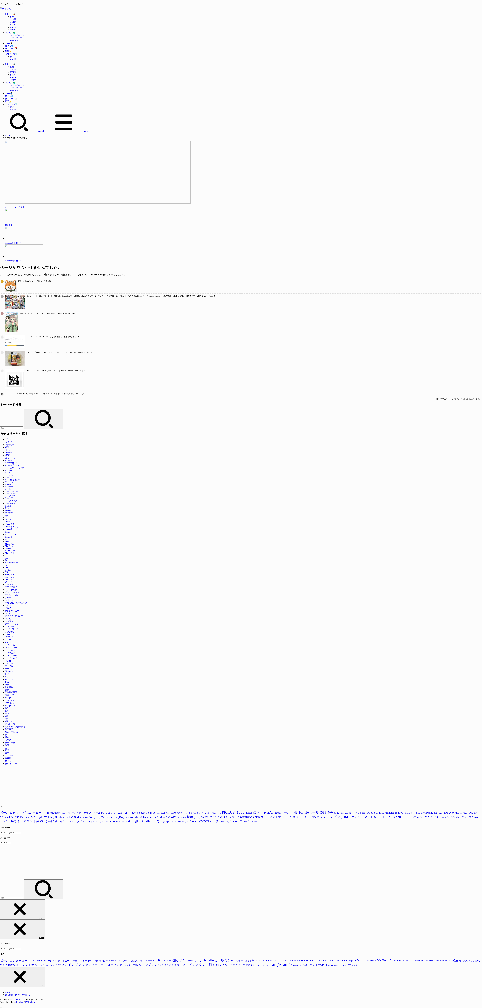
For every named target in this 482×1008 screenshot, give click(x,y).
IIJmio (7, 508)
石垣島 (8, 740)
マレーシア (75, 812)
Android (8, 470)
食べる (8, 761)
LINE (7, 539)
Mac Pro (155, 817)
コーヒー (9, 613)
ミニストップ (209, 813)
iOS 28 (218, 813)
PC (6, 560)
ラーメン (9, 669)
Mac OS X (9, 544)
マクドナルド (11, 658)
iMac (129, 817)
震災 (7, 753)
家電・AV (9, 695)
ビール (8, 812)
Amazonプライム (12, 465)
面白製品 (9, 756)
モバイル (9, 666)
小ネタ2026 (10, 706)
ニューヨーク (127, 813)
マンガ (8, 661)
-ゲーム (8, 439)
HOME (8, 135)
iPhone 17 (376, 812)
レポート (9, 674)
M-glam (19, 1002)
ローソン (14, 40)
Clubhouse (9, 482)
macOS (8, 548)
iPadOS (8, 519)
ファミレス (10, 650)
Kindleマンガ (10, 537)
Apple (7, 473)
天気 (7, 690)
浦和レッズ (10, 724)
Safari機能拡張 (11, 562)
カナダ (24, 812)
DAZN (8, 484)
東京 (192, 813)
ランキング (10, 671)
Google (8, 489)
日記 (7, 711)
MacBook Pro (112, 817)
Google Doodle (144, 821)
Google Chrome (11, 493)
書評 (7, 716)
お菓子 (8, 597)
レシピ (450, 817)
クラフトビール (94, 812)
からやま (14, 27)
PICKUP (234, 812)
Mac (7, 542)
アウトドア (10, 584)
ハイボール (10, 645)
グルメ (8, 608)
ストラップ (10, 621)
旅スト (13, 57)
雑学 (7, 748)
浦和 (7, 719)
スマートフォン (12, 624)
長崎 (200, 813)
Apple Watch (10, 477)
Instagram (9, 513)
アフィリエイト (12, 587)
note (6, 558)
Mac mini (141, 817)
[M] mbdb (30, 1002)
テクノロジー (11, 632)
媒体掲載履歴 (11, 692)
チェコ (111, 812)
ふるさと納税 (11, 655)
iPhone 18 (395, 812)
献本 (7, 737)
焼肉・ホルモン (12, 732)
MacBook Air (88, 817)
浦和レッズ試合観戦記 (15, 727)
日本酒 (150, 813)
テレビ (8, 634)
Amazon (8, 460)
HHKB (8, 506)
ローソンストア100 (412, 817)
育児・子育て (11, 742)
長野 (140, 813)
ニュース (9, 640)
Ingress (8, 510)
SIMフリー (10, 567)
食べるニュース (12, 763)
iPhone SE (434, 812)
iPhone (8, 522)
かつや (13, 30)
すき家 (13, 19)
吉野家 (13, 22)
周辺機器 (9, 687)
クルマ (8, 605)
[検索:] (12, 428)
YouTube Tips (180, 821)
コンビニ (9, 619)
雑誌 (7, 750)
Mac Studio (168, 817)
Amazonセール (11, 463)
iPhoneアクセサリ (13, 524)
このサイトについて (14, 616)
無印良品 (9, 729)
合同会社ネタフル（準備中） (18, 995)
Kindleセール (10, 534)
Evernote (59, 812)
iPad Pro (323, 960)
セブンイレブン (17, 35)
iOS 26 (450, 812)
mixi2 (225, 821)
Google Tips (166, 821)
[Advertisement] (75, 784)
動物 (7, 684)
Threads (197, 821)
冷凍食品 (55, 821)
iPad (7, 517)
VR (6, 572)
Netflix (8, 556)
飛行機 (8, 758)
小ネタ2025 (10, 703)
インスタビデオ (12, 590)
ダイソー (84, 821)
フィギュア (10, 653)
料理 (7, 708)
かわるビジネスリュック (16, 603)
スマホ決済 (10, 626)
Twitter (8, 570)
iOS (6, 515)
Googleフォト (11, 498)
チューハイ (42, 812)
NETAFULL (18, 999)
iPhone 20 (420, 813)
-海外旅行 (9, 452)
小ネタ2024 (10, 700)
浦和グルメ (10, 721)
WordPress (9, 577)
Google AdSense (11, 491)
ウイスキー (181, 813)
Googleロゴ (10, 503)
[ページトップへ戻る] (1, 1007)
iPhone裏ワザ (11, 529)
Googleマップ (11, 501)
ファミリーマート (18, 38)
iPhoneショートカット (353, 813)
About (7, 990)
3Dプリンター (11, 458)
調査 (7, 745)
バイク (8, 642)
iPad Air (12, 817)
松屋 (12, 17)
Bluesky (213, 821)
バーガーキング (305, 817)
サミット (123, 821)
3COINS (97, 821)
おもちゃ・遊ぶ (12, 595)
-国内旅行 (9, 445)
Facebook (9, 487)
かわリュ (14, 59)
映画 (7, 713)
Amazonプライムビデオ (15, 468)
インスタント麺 (32, 821)
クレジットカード (13, 611)
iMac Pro (181, 817)
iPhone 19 (410, 813)
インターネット (12, 592)
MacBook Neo (165, 813)
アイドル (9, 582)
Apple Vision (10, 475)
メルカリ (9, 663)
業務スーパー (111, 822)
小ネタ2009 (10, 698)
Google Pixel (10, 496)
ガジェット (10, 600)
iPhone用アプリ (12, 527)
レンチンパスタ (467, 817)
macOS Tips (10, 551)
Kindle (7, 532)
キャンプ (434, 817)
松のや (13, 24)
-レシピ (8, 442)
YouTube (8, 579)
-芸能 (7, 455)
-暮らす (8, 447)
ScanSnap (9, 565)
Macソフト (10, 553)
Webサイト (10, 574)
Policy (7, 992)
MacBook (9, 546)
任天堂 (8, 682)
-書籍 (7, 450)
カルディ (69, 821)
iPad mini (27, 817)
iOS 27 (462, 813)
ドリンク (9, 637)
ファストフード (12, 648)
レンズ (8, 677)
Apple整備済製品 (12, 480)
